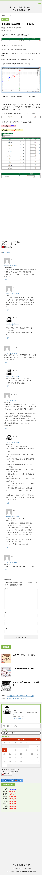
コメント (7, 588)
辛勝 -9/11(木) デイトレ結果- (24, 655)
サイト (6, 628)
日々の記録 (6, 252)
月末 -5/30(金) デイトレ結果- (24, 669)
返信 (6, 279)
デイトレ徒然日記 (21, 10)
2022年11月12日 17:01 (10, 400)
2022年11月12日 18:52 (10, 562)
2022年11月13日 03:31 (12, 324)
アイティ (13, 347)
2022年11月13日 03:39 (12, 442)
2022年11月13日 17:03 (12, 517)
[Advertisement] (17, 196)
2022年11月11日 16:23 (12, 293)
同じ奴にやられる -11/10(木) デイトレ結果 (20, 696)
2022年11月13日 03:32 (12, 376)
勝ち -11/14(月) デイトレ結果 (16, 698)
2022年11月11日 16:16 (10, 265)
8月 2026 (21, 740)
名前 (6, 612)
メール (6, 620)
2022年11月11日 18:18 (10, 353)
